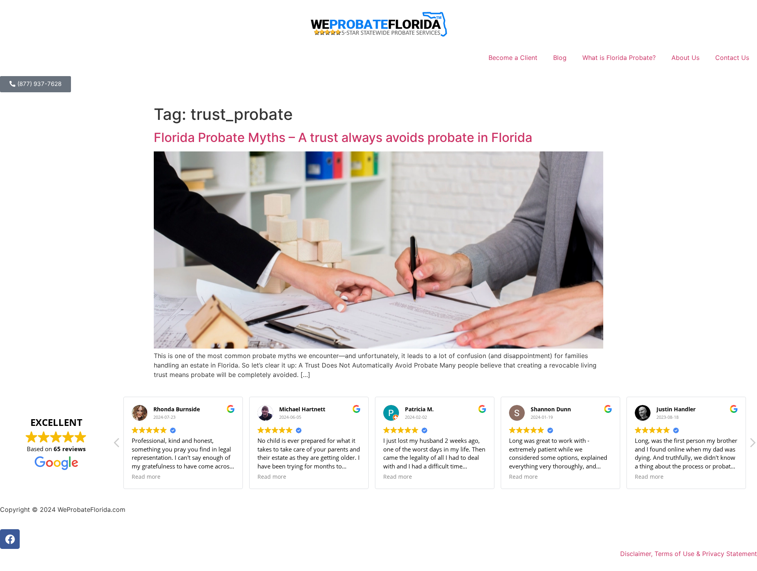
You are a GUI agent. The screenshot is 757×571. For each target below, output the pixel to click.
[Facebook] (10, 539)
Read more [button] (146, 476)
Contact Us (732, 58)
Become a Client (513, 58)
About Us (685, 58)
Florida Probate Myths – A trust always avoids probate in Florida (343, 137)
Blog (560, 58)
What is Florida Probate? (619, 58)
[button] (752, 445)
